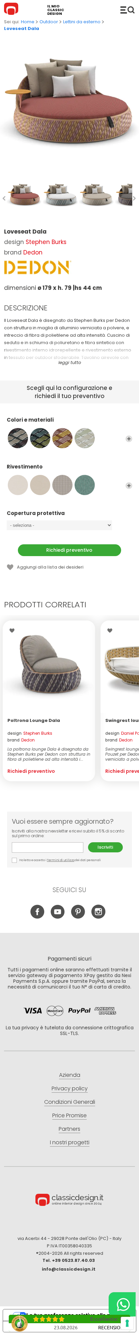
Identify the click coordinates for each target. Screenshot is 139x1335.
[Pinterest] (78, 916)
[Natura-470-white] (18, 485)
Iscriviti (105, 847)
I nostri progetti (69, 1142)
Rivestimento (25, 467)
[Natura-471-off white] (40, 485)
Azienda (69, 1075)
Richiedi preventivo (69, 550)
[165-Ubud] (40, 438)
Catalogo (127, 10)
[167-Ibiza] (85, 438)
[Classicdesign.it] (12, 10)
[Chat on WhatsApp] (122, 1304)
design (29, 733)
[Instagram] (98, 916)
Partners (69, 1129)
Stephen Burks (46, 242)
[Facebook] (37, 916)
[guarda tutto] (129, 438)
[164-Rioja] (18, 438)
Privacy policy (70, 1088)
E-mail (50, 847)
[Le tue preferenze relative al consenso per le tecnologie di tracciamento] (127, 1323)
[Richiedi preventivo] (49, 666)
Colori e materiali (30, 420)
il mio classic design (55, 10)
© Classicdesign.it (69, 1201)
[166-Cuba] (62, 438)
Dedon (33, 252)
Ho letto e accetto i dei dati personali (60, 860)
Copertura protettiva (36, 513)
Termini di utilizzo (60, 860)
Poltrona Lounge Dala (33, 720)
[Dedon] (38, 267)
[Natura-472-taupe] (62, 485)
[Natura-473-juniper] (85, 485)
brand (21, 740)
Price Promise (69, 1115)
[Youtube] (57, 916)
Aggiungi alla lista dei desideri (50, 567)
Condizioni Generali (69, 1102)
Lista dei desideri (13, 630)
